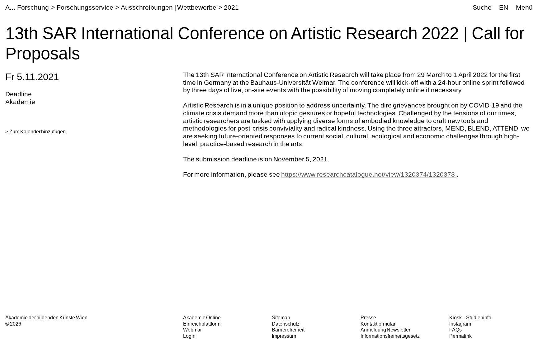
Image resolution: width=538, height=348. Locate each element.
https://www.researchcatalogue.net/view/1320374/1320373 (368, 174)
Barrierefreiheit (288, 329)
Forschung (33, 7)
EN (503, 7)
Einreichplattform (201, 324)
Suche (482, 7)
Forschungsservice (85, 7)
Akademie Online (202, 317)
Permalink (460, 336)
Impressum (284, 336)
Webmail (193, 329)
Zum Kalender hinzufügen (37, 131)
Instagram (460, 324)
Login (189, 336)
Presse (368, 317)
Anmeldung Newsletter (386, 329)
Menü (524, 7)
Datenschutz (286, 324)
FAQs (455, 329)
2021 (231, 7)
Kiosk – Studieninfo (470, 317)
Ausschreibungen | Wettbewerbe (168, 7)
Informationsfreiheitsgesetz (390, 336)
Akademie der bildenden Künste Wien (46, 317)
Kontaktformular (378, 324)
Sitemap (281, 317)
